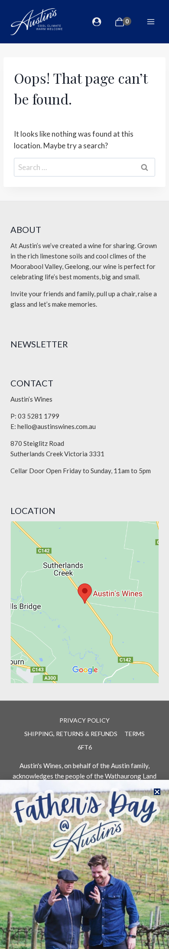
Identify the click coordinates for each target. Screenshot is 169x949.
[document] (84, 474)
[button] (157, 792)
